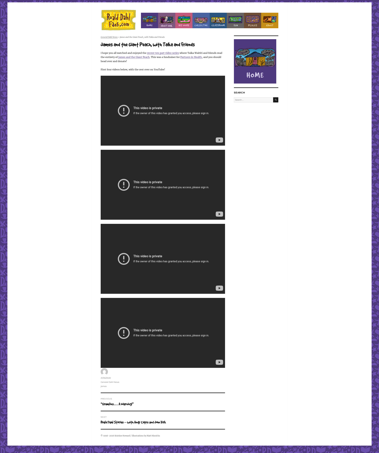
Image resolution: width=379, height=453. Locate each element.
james (104, 386)
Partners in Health (191, 57)
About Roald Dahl (166, 20)
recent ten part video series (163, 52)
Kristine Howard (122, 436)
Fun (235, 20)
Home (149, 20)
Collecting (201, 20)
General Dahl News (110, 382)
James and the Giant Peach (134, 57)
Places (252, 20)
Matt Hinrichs (153, 436)
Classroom (218, 20)
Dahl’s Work (183, 20)
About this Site (269, 20)
